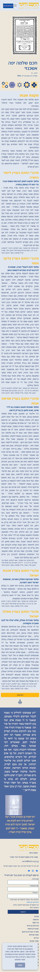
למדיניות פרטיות (33, 902)
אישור (20, 965)
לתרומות (20, 695)
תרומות (36, 919)
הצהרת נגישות (33, 928)
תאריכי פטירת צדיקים (30, 932)
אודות (36, 916)
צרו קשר (35, 922)
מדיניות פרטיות (33, 925)
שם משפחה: (34, 885)
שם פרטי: (35, 879)
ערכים (36, 938)
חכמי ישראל (34, 941)
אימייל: (35, 892)
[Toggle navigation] (15, 5)
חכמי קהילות (34, 935)
